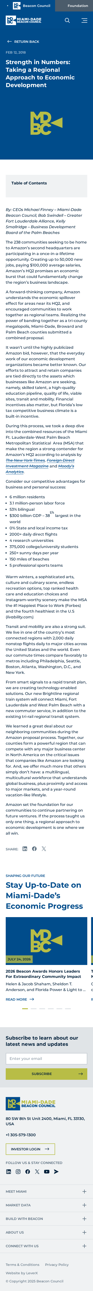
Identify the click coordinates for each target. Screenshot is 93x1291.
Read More (16, 999)
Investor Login (25, 1149)
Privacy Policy (57, 1265)
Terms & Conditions (22, 1265)
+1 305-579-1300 (21, 1135)
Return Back (26, 41)
